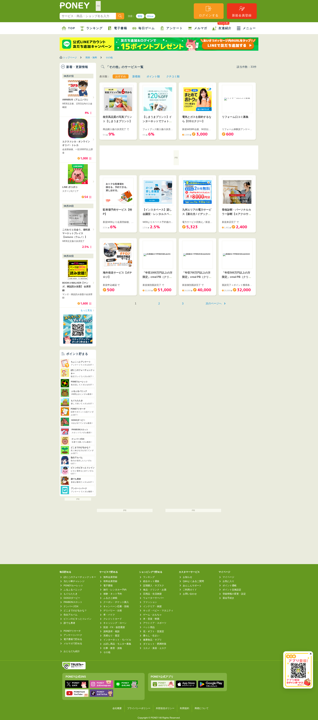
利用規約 (184, 708)
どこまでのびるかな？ (75, 610)
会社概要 (117, 708)
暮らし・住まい (151, 635)
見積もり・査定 (111, 635)
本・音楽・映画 (151, 618)
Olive (150, 16)
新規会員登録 (242, 15)
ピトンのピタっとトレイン (77, 618)
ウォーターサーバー (153, 598)
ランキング (94, 28)
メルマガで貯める (73, 643)
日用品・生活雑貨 (152, 593)
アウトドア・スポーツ (154, 623)
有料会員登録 (110, 581)
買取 (140, 16)
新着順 (136, 76)
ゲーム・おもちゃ (152, 614)
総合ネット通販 (151, 581)
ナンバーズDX (71, 606)
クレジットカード (112, 618)
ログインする (209, 15)
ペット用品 (149, 627)
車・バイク (109, 614)
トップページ (70, 57)
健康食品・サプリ (152, 639)
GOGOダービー (72, 598)
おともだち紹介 (72, 651)
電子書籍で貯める (73, 639)
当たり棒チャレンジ (74, 581)
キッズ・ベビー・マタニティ (158, 610)
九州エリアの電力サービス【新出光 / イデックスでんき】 (196, 214)
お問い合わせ (190, 593)
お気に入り (228, 581)
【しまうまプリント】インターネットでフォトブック (157, 121)
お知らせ (187, 577)
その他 (109, 57)
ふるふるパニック (73, 589)
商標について (202, 708)
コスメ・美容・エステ (154, 648)
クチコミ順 (173, 76)
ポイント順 (153, 76)
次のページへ (214, 303)
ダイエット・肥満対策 (154, 643)
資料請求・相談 (111, 631)
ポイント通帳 (230, 585)
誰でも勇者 (69, 623)
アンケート (174, 28)
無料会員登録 (110, 577)
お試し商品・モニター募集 (117, 643)
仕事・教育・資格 (112, 648)
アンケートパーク (73, 635)
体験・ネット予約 (112, 593)
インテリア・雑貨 (152, 606)
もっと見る (86, 310)
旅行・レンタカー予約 (115, 589)
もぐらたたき (71, 593)
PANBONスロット (73, 602)
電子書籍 (120, 28)
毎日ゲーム (146, 28)
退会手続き (228, 598)
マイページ (228, 577)
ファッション (150, 602)
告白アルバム (71, 614)
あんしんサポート (192, 585)
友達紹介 (225, 28)
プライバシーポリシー (138, 708)
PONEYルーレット (73, 585)
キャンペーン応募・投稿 (116, 606)
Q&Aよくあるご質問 (193, 581)
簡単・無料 (91, 57)
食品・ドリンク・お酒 (154, 589)
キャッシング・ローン (115, 623)
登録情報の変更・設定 (234, 593)
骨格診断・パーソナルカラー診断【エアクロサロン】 (236, 214)
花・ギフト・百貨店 (153, 631)
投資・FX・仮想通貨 (114, 627)
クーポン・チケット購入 (116, 602)
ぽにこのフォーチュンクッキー (80, 577)
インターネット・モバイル (117, 639)
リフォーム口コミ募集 (235, 116)
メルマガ (200, 28)
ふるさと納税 (110, 598)
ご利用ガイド (190, 589)
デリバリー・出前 (112, 610)
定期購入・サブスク (153, 585)
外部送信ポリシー (165, 708)
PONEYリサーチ (72, 631)
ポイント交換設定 (232, 589)
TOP (71, 28)
